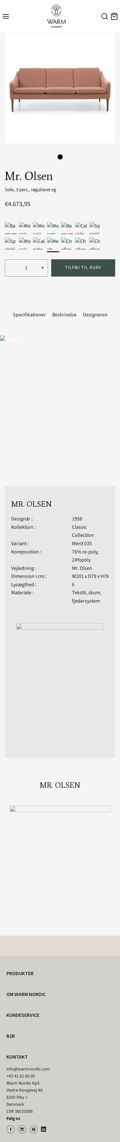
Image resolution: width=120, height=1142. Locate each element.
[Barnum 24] (67, 228)
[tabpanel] (60, 88)
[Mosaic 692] (53, 228)
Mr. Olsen (82, 568)
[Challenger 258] (95, 243)
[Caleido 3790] (81, 228)
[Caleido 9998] (39, 243)
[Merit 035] (53, 243)
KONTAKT (17, 1056)
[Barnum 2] (11, 228)
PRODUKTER (20, 973)
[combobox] (103, 17)
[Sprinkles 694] (95, 228)
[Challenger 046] (81, 243)
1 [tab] (60, 156)
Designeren (95, 314)
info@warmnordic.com (28, 1069)
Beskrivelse (64, 314)
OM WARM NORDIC (26, 994)
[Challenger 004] (67, 243)
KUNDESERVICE (22, 1015)
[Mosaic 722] (39, 228)
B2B (10, 1036)
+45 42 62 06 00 (20, 1076)
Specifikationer (29, 314)
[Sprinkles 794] (11, 243)
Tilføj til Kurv (83, 267)
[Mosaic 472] (25, 243)
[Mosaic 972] (25, 228)
